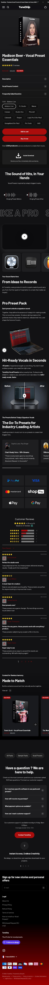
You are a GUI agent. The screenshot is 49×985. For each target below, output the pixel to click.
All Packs (10, 756)
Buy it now (24, 139)
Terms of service (8, 913)
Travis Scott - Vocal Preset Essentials (17, 730)
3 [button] (25, 661)
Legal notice (8, 978)
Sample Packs (23, 756)
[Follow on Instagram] (3, 950)
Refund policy (6, 976)
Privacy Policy (7, 905)
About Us (5, 901)
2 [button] (21, 661)
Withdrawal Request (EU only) (10, 924)
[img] (7, 554)
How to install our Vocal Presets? (10, 918)
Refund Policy (7, 909)
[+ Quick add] (36, 724)
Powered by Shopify (18, 973)
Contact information (40, 976)
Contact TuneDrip (24, 835)
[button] (7, 65)
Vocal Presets (37, 756)
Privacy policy (17, 976)
